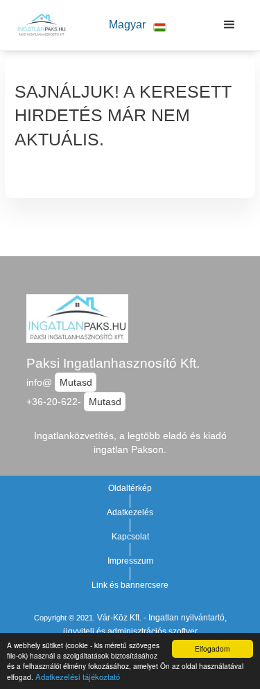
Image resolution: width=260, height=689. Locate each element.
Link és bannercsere (130, 585)
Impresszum (130, 561)
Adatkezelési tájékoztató (77, 676)
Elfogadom (212, 648)
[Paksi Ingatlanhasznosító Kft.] (38, 25)
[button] (138, 25)
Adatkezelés (130, 512)
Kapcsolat (130, 537)
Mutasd (76, 382)
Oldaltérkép (130, 488)
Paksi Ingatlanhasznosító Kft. (113, 363)
